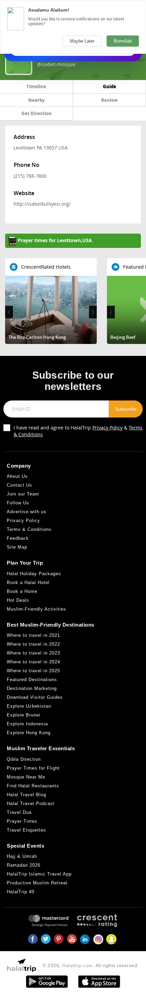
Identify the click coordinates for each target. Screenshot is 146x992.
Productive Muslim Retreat (37, 882)
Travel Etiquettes (26, 830)
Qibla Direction (24, 759)
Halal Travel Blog (26, 794)
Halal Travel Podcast (31, 803)
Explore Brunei (23, 715)
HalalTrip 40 (20, 891)
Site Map (17, 547)
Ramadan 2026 (23, 865)
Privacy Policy (107, 427)
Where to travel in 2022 (33, 644)
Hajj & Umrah (22, 856)
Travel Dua (19, 812)
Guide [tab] (109, 86)
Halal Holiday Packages (34, 573)
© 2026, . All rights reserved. (90, 965)
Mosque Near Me (26, 777)
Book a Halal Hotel (28, 582)
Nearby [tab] (36, 100)
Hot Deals (18, 600)
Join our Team (23, 494)
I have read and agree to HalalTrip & (78, 431)
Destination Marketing (32, 688)
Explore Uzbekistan (29, 706)
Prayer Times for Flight (33, 768)
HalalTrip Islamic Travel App (39, 874)
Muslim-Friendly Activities (36, 609)
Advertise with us (27, 511)
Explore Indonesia (27, 723)
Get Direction (36, 113)
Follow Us (18, 502)
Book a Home (22, 591)
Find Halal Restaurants (33, 785)
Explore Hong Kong (29, 732)
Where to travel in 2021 (33, 635)
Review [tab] (109, 100)
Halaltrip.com (77, 965)
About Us (17, 476)
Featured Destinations (32, 679)
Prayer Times (22, 821)
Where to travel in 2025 (33, 670)
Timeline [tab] (36, 86)
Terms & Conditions (29, 529)
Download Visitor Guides (35, 697)
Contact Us (19, 485)
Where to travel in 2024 (33, 661)
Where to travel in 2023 (33, 653)
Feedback (18, 538)
